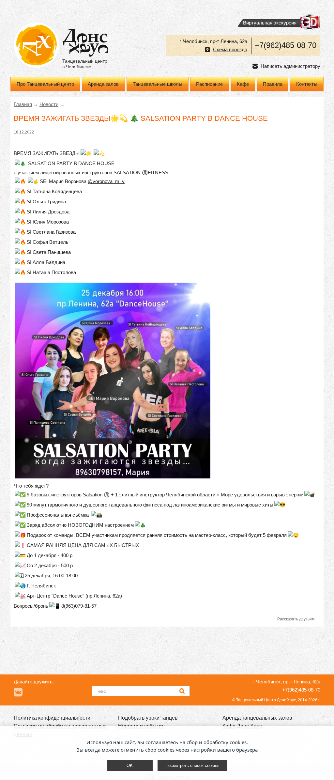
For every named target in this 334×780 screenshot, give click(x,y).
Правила (272, 84)
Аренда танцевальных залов (257, 718)
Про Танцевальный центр (45, 84)
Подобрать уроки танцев (148, 718)
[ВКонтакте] (18, 692)
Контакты (306, 84)
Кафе (243, 84)
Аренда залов (103, 84)
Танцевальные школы (157, 84)
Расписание (209, 84)
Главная (23, 104)
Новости (48, 104)
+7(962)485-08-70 (285, 45)
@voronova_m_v (106, 181)
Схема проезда (230, 49)
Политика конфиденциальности (52, 718)
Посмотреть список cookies (192, 765)
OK (130, 765)
